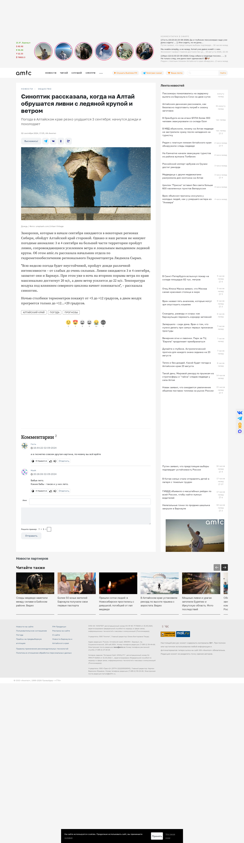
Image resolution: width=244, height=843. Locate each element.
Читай (64, 73)
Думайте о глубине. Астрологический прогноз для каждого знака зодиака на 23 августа (186, 352)
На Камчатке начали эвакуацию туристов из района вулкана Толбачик (186, 155)
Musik (33, 470)
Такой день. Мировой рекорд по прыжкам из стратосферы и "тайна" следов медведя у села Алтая (188, 376)
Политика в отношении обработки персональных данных (44, 653)
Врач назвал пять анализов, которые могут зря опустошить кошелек (187, 303)
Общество (45, 89)
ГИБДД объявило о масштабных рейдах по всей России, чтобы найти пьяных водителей (186, 494)
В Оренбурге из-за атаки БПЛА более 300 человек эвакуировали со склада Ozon (186, 119)
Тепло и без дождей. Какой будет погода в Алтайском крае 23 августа (186, 364)
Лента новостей (172, 85)
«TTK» (58, 680)
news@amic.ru (119, 647)
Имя (25, 500)
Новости (50, 73)
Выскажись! (31, 141)
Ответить (64, 460)
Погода (54, 312)
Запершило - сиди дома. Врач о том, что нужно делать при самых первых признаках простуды (187, 327)
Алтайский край (34, 312)
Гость (33, 444)
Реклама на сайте (61, 630)
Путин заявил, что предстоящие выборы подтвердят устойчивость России (185, 468)
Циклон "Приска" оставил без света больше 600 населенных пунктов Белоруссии (187, 187)
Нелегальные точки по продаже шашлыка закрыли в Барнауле (186, 507)
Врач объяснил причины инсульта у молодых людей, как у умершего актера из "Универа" (186, 199)
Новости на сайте (24, 626)
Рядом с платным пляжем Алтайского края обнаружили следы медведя (186, 144)
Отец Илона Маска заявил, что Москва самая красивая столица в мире (184, 290)
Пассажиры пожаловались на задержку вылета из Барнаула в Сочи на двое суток (186, 95)
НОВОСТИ (27, 89)
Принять (157, 836)
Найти (223, 73)
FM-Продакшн (59, 626)
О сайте (56, 635)
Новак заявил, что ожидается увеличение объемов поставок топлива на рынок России (188, 389)
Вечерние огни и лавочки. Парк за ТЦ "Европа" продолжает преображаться (184, 340)
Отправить (31, 535)
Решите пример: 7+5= (33, 529)
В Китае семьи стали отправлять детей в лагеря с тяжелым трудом (185, 480)
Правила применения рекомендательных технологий (42, 648)
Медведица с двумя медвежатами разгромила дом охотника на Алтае (182, 176)
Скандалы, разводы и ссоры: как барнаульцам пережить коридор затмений (187, 315)
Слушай (77, 73)
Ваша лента (176, 73)
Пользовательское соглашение (31, 630)
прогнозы (71, 312)
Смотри (90, 73)
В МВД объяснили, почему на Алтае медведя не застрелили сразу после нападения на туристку (187, 132)
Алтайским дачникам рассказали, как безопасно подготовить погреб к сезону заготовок (185, 107)
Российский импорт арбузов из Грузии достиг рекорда (184, 165)
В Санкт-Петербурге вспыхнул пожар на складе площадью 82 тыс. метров (185, 278)
